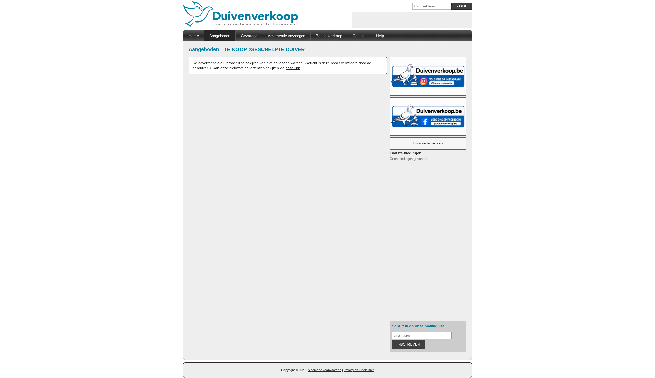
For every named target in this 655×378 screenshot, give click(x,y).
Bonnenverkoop (329, 36)
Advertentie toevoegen (286, 36)
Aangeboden (219, 36)
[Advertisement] (412, 20)
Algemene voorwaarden (324, 370)
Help (380, 36)
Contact (359, 36)
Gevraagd (249, 36)
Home (194, 36)
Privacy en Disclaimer (359, 370)
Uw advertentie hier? (428, 143)
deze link (293, 68)
